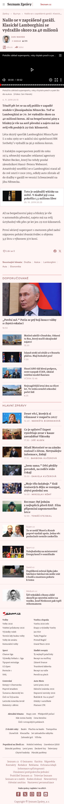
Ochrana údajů (48, 765)
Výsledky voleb (9, 632)
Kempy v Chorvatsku (12, 685)
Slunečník (13, 733)
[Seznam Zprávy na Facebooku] (18, 794)
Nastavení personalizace (40, 782)
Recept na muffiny (42, 658)
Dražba (27, 262)
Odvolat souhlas (17, 782)
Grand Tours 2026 (42, 644)
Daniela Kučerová (44, 476)
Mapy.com (31, 714)
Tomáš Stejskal (42, 516)
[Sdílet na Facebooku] (55, 251)
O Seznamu (27, 762)
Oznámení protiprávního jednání (31, 772)
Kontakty (11, 765)
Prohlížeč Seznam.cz (21, 776)
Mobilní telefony (34, 744)
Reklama (34, 765)
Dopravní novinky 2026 (44, 693)
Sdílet (21, 47)
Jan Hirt (37, 632)
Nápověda (49, 762)
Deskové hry (40, 748)
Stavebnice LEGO (51, 744)
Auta (4, 266)
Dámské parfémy (13, 748)
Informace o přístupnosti (31, 769)
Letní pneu (28, 748)
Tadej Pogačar (40, 636)
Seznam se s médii (15, 779)
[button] (60, 55)
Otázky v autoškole (42, 701)
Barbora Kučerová (44, 458)
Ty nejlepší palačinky (43, 654)
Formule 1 (6, 670)
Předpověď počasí (46, 714)
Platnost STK (39, 705)
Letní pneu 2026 (41, 685)
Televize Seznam (43, 776)
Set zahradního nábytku (42, 733)
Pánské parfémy (39, 752)
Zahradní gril (27, 737)
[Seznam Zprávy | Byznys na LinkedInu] (45, 794)
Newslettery (50, 779)
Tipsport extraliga (10, 662)
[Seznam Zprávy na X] (25, 794)
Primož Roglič (40, 640)
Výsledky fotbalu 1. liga (13, 658)
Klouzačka (24, 733)
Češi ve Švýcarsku (10, 697)
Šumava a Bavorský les (12, 693)
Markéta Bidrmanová (46, 421)
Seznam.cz (45, 4)
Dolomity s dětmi (10, 705)
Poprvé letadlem (10, 689)
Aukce (37, 262)
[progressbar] (32, 84)
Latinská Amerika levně (13, 701)
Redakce (22, 765)
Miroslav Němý (42, 494)
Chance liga (7, 654)
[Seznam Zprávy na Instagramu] (32, 794)
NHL (4, 674)
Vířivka (38, 737)
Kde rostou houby (24, 718)
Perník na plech (41, 674)
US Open (6, 666)
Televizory (52, 748)
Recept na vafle (41, 670)
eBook (10, 47)
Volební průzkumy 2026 (13, 628)
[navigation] (3, 4)
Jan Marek (18, 37)
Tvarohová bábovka (42, 666)
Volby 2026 (7, 624)
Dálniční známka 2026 (44, 689)
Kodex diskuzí (34, 779)
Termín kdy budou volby (13, 636)
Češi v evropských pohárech (31, 722)
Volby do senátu (9, 640)
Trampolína (51, 729)
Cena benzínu (40, 718)
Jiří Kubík (38, 440)
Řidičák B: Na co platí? (44, 697)
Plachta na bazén (36, 729)
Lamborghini (49, 262)
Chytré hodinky (23, 752)
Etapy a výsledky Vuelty (45, 628)
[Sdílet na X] (60, 251)
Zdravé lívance (40, 662)
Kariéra (38, 762)
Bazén (24, 729)
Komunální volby (10, 644)
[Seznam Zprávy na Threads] (39, 794)
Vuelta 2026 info (41, 624)
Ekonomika (15, 266)
